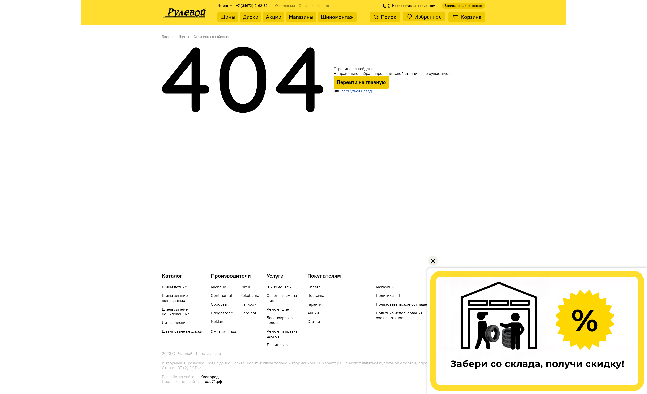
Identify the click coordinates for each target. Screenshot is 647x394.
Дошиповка (277, 344)
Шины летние (174, 286)
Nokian (217, 321)
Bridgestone (222, 313)
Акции (273, 17)
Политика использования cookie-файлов (399, 315)
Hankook (248, 304)
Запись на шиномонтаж (463, 6)
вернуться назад (356, 91)
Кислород (209, 376)
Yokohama (250, 295)
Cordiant (248, 313)
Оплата (313, 286)
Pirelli (246, 286)
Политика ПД (388, 295)
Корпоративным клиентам (413, 6)
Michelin (218, 286)
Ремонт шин (278, 309)
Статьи (313, 321)
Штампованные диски (182, 331)
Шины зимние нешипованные (176, 311)
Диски (250, 17)
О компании (285, 6)
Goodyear (219, 304)
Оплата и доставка (314, 6)
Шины (227, 17)
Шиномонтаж (337, 17)
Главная (168, 37)
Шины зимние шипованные (175, 298)
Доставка (315, 295)
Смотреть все (223, 331)
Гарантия (315, 304)
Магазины (301, 17)
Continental (221, 295)
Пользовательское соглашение (405, 304)
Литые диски (174, 322)
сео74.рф (213, 381)
